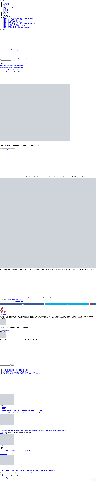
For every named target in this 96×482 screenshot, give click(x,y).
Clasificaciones (5, 5)
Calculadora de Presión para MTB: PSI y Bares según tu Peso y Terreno (17, 27)
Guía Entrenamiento (5, 3)
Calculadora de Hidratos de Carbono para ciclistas (13, 19)
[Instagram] (4, 30)
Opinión (3, 14)
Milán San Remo (7, 9)
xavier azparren (5, 78)
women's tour (4, 82)
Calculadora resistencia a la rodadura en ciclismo (12, 24)
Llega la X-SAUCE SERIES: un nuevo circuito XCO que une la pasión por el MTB (23, 450)
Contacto (3, 479)
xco (3, 77)
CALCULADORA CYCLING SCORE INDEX (13, 22)
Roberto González (3, 314)
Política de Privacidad (6, 477)
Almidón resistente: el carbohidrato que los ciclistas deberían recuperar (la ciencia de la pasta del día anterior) (21, 373)
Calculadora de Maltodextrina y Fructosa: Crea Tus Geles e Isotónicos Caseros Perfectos (19, 23)
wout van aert (4, 80)
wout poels (4, 81)
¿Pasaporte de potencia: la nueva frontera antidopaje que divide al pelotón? (21, 410)
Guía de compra (5, 12)
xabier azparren (5, 79)
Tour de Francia (7, 16)
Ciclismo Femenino (5, 4)
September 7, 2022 (19, 301)
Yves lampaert (4, 75)
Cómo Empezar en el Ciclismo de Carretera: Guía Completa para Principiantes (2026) (11, 65)
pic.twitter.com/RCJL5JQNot (15, 299)
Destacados (4, 407)
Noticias (3, 2)
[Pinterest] (5, 30)
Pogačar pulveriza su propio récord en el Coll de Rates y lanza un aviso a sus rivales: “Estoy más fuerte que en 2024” (33, 430)
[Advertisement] (48, 160)
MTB (3, 447)
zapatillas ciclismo (5, 74)
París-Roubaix (6, 11)
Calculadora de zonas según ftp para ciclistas (12, 20)
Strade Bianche (7, 8)
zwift (3, 73)
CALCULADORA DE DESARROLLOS (12, 26)
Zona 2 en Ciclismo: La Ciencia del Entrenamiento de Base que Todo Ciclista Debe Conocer (12, 71)
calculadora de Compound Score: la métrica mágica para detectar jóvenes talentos (18, 18)
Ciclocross (4, 13)
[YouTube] (0, 30)
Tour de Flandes (7, 10)
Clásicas (3, 6)
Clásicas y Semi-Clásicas (8, 7)
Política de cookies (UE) (6, 478)
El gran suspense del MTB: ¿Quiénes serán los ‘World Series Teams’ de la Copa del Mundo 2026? (27, 470)
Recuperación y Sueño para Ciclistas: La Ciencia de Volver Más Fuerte (9, 69)
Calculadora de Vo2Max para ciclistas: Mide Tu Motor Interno (15, 25)
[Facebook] (1, 30)
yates (3, 76)
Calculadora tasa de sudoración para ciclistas (12, 21)
